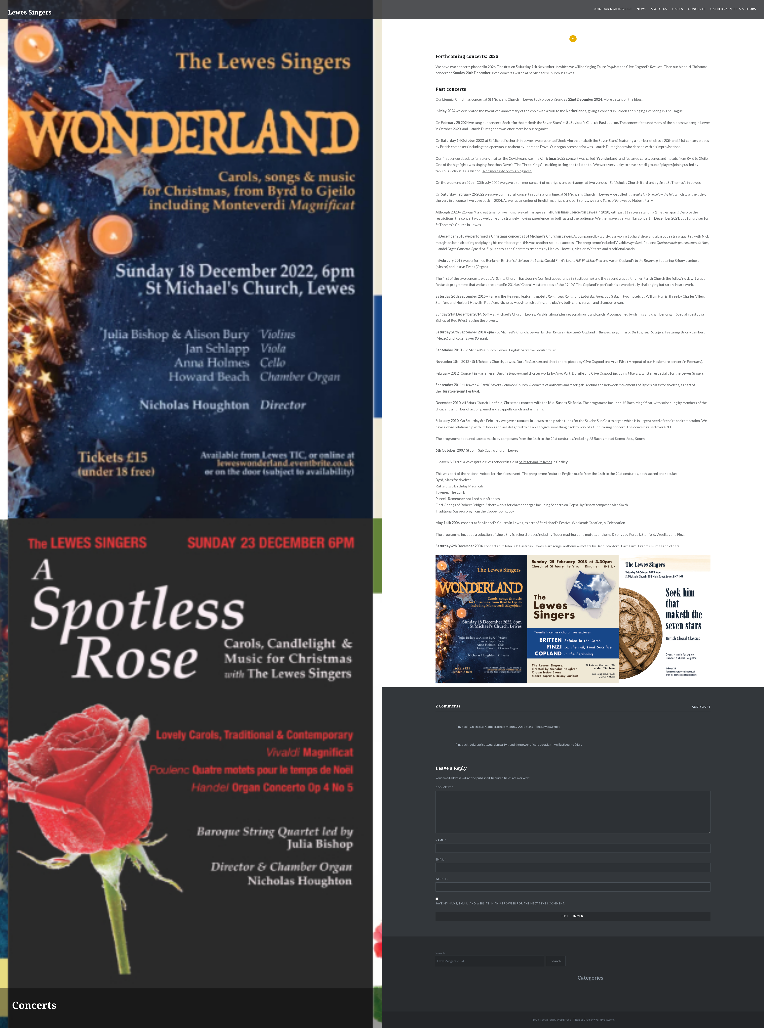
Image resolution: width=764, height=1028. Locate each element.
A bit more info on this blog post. (507, 171)
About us (659, 9)
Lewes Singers (30, 12)
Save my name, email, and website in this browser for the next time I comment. (500, 903)
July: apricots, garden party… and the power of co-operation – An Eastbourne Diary (526, 744)
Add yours (701, 706)
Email (441, 859)
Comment (444, 787)
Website (442, 878)
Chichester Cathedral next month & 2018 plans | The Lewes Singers (515, 726)
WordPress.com (604, 1019)
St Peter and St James (535, 462)
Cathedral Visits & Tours (733, 9)
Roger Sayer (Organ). (471, 338)
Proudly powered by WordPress (551, 1019)
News (641, 9)
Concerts (697, 9)
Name (441, 840)
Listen (677, 9)
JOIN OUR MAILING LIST (613, 9)
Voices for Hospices (495, 473)
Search (440, 953)
